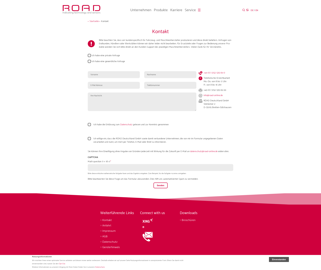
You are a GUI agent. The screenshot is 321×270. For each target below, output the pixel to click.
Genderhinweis (111, 247)
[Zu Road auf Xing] (160, 220)
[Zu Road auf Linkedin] (160, 227)
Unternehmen (140, 10)
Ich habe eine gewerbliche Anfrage (108, 61)
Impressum (109, 231)
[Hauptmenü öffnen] (199, 10)
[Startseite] (81, 7)
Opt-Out (62, 263)
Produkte (161, 10)
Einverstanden (279, 259)
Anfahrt (106, 225)
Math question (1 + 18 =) (99, 161)
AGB (104, 236)
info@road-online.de (213, 95)
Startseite (94, 21)
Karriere (176, 10)
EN (256, 10)
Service (190, 10)
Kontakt (107, 220)
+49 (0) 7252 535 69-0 (214, 73)
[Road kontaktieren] (160, 236)
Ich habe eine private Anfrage (106, 55)
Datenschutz (100, 267)
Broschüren (188, 220)
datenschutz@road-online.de (204, 151)
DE (252, 10)
